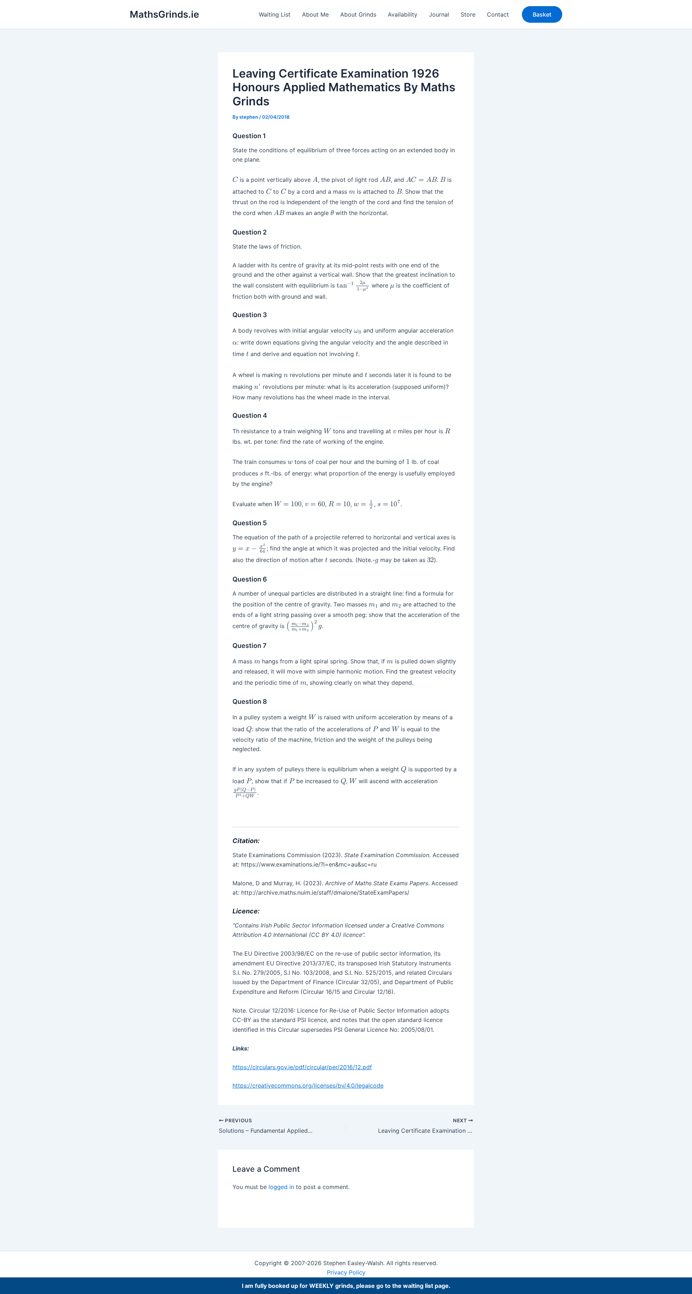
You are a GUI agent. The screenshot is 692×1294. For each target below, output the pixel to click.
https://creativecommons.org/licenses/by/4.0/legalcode (307, 1085)
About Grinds (358, 14)
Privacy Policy (346, 1272)
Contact (498, 14)
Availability (402, 14)
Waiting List (274, 14)
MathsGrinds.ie (164, 14)
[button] (542, 14)
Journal (439, 14)
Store (468, 14)
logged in (281, 1186)
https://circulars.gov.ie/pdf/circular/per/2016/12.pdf (302, 1067)
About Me (315, 14)
